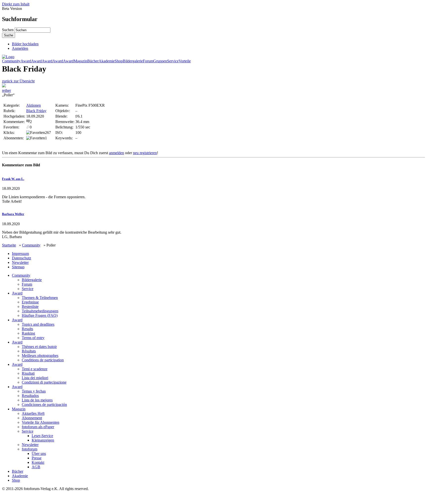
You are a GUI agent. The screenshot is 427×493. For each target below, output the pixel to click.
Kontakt (38, 462)
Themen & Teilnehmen (40, 298)
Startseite (9, 245)
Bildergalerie (133, 61)
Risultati (28, 373)
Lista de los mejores (37, 400)
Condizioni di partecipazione (44, 382)
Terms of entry (33, 338)
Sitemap (18, 267)
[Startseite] (8, 57)
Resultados (30, 396)
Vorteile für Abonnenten (40, 422)
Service (173, 61)
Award (26, 61)
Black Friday (36, 111)
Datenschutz (21, 258)
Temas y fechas (34, 391)
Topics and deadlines (38, 324)
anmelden (116, 153)
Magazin (80, 61)
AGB (36, 467)
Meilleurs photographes (40, 355)
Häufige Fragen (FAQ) (40, 315)
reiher (6, 90)
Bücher (93, 61)
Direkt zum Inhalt (15, 4)
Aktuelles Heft (33, 413)
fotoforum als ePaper (38, 427)
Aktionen (33, 105)
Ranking (28, 333)
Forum (148, 61)
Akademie (107, 61)
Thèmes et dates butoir (39, 347)
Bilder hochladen (25, 44)
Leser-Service (42, 436)
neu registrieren (145, 153)
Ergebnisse (30, 302)
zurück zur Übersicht (18, 81)
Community (11, 61)
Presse (37, 458)
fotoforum (29, 449)
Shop (119, 61)
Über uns (39, 453)
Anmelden (20, 48)
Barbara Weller (13, 214)
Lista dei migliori (35, 378)
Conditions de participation (43, 360)
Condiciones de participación (44, 404)
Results (27, 329)
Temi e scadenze (34, 369)
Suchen (8, 30)
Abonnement (32, 418)
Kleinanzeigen (43, 440)
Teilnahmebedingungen (40, 311)
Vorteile (185, 61)
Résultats (29, 351)
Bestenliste (30, 306)
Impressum (20, 253)
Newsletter (20, 262)
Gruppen (160, 61)
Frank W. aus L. (13, 179)
